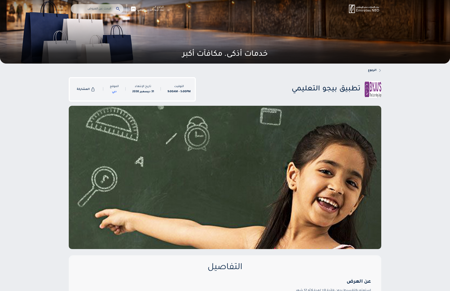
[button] (364, 9)
